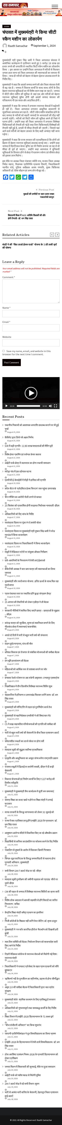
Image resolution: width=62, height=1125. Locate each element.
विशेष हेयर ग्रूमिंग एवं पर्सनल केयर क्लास (23, 454)
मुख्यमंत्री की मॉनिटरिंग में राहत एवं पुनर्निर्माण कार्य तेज (28, 707)
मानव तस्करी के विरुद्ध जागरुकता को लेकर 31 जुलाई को (29, 812)
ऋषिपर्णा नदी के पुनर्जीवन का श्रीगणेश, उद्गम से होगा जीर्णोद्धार (32, 978)
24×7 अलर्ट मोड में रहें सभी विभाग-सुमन (22, 1083)
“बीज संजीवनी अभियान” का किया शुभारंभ (23, 1025)
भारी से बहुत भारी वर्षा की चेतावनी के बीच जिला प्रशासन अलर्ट (32, 732)
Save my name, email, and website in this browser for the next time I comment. (26, 353)
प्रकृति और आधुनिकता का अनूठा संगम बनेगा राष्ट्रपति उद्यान (31, 758)
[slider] (28, 406)
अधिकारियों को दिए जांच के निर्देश (19, 514)
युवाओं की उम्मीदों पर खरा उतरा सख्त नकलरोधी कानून (38, 195)
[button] (31, 393)
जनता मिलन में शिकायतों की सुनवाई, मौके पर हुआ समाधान (30, 1066)
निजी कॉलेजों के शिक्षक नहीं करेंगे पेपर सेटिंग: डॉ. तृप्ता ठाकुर (31, 920)
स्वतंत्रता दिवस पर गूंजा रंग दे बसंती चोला (23, 522)
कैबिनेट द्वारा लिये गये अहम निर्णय (19, 437)
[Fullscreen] (55, 406)
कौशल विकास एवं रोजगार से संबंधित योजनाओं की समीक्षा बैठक (32, 652)
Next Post (13, 211)
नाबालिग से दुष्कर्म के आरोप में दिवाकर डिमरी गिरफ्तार (28, 850)
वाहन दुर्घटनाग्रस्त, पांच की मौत (19, 643)
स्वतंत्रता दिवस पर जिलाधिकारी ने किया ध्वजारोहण (27, 543)
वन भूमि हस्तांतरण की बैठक (17, 660)
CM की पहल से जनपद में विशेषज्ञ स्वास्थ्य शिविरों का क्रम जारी (32, 891)
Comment (8, 277)
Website (6, 336)
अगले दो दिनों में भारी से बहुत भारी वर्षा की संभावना (26, 635)
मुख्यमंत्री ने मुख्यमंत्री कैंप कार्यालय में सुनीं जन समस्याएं (29, 791)
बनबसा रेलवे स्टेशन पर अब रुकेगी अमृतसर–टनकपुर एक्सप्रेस (32, 677)
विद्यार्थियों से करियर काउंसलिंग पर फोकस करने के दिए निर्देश (31, 841)
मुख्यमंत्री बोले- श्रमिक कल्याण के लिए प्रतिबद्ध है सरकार (30, 999)
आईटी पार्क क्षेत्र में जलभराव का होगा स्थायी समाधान (27, 462)
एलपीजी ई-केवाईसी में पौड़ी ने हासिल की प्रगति (25, 480)
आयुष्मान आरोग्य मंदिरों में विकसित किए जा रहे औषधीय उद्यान (31, 832)
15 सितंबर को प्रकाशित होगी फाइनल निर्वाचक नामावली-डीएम (32, 505)
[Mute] (50, 406)
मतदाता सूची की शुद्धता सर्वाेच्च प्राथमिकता (23, 749)
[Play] (6, 406)
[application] (31, 393)
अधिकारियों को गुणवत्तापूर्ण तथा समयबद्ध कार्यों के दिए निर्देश (30, 1008)
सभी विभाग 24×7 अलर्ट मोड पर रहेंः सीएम (23, 870)
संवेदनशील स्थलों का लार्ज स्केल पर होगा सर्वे (24, 741)
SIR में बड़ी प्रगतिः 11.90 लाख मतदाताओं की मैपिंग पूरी (29, 445)
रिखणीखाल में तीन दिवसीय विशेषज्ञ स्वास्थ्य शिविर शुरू (28, 686)
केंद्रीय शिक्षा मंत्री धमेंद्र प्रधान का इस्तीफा (24, 912)
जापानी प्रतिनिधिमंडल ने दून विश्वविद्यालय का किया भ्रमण (30, 1033)
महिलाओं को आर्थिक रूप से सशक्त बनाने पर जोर (26, 669)
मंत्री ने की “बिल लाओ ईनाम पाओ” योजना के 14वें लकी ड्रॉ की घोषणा (29, 246)
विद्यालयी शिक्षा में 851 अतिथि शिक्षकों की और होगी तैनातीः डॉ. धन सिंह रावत (27, 216)
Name (6, 307)
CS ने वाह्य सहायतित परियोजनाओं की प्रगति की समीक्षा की (30, 724)
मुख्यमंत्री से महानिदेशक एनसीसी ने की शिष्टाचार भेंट (28, 715)
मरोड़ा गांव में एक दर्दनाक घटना (18, 471)
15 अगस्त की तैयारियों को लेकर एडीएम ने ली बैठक (27, 602)
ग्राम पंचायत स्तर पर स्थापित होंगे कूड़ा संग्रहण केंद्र (28, 593)
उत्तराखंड (6, 26)
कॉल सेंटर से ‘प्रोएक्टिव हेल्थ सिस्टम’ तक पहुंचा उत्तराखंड (30, 488)
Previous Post (46, 190)
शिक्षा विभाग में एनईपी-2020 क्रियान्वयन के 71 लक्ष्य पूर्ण (29, 1016)
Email (6, 321)
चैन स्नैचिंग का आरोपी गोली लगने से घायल (23, 497)
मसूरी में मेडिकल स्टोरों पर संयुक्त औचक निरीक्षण (26, 551)
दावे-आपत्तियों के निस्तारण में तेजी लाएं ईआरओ (25, 560)
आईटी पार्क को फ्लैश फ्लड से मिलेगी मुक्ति (23, 1075)
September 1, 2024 (44, 45)
